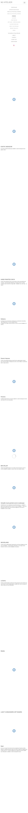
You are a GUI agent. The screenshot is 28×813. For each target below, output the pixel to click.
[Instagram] (13, 45)
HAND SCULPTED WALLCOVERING (14, 11)
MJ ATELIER (6, 2)
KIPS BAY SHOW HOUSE (14, 9)
